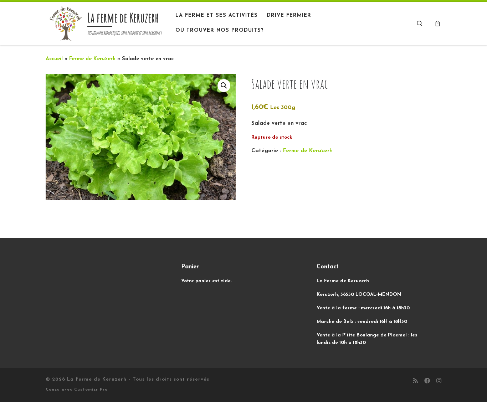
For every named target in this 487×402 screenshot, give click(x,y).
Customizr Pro (91, 390)
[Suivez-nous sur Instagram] (438, 381)
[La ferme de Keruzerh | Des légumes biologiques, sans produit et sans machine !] (65, 22)
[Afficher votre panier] (438, 23)
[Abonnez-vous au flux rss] (415, 381)
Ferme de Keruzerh (92, 59)
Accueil (54, 59)
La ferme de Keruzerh (97, 379)
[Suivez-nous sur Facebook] (427, 381)
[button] (223, 85)
